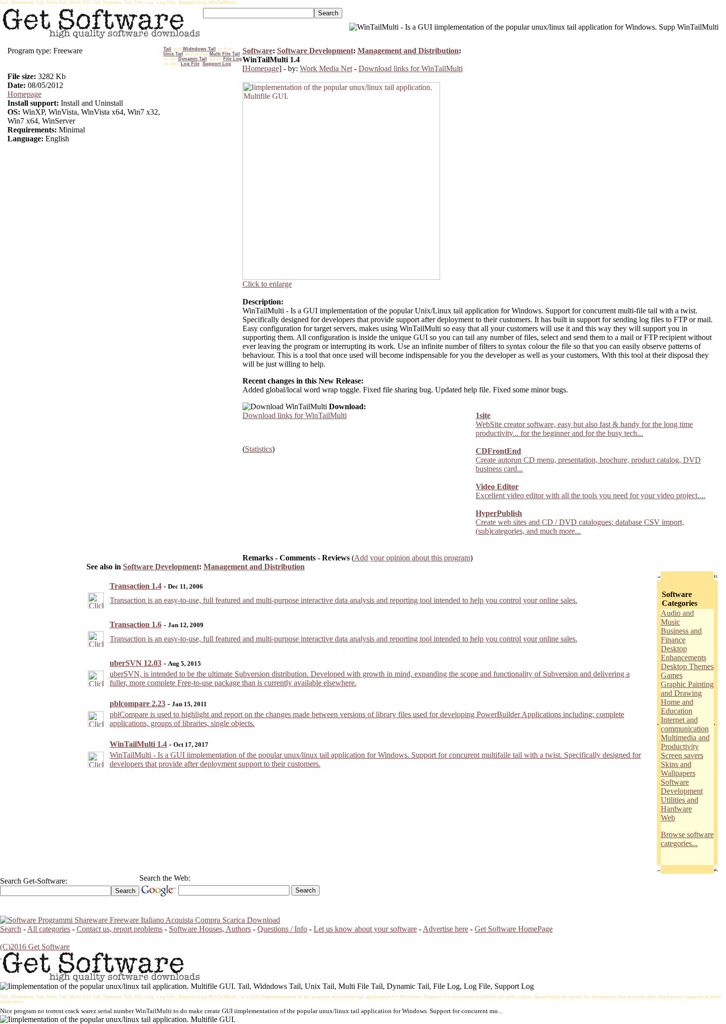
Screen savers (682, 755)
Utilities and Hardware (679, 804)
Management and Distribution (408, 50)
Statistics (258, 449)
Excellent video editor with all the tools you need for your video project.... (590, 495)
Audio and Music (677, 617)
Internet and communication (685, 724)
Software (257, 50)
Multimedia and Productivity (685, 742)
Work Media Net (326, 68)
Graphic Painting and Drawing (687, 688)
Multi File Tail (224, 53)
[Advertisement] (202, 218)
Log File (190, 63)
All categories (48, 929)
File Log (232, 58)
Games (672, 675)
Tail (167, 48)
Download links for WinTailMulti (411, 68)
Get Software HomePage (514, 929)
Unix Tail (173, 53)
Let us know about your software (365, 929)
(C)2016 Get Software (35, 946)
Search (10, 929)
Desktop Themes (687, 666)
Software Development (315, 50)
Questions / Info (282, 929)
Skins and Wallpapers (678, 768)
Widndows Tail (199, 48)
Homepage (24, 94)
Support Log (216, 63)
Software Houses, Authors (210, 929)
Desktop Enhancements (683, 653)
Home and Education (677, 706)
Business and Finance (681, 635)
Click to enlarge (267, 284)
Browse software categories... (687, 839)
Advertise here (445, 929)
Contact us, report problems (119, 929)
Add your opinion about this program (412, 558)
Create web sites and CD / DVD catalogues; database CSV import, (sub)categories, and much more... (580, 526)
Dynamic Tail (192, 58)
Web (668, 817)
